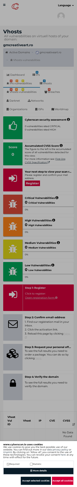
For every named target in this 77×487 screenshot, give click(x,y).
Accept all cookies (62, 480)
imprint (7, 452)
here (63, 454)
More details (39, 470)
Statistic (37, 464)
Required (14, 464)
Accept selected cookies (35, 480)
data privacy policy (57, 449)
